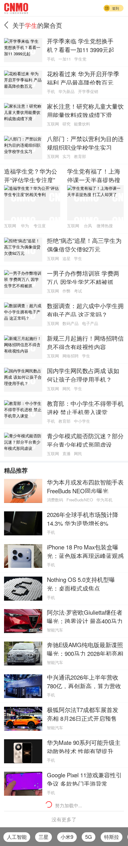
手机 (51, 59)
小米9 (67, 836)
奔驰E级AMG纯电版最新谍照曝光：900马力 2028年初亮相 (85, 648)
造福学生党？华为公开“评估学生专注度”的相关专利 (30, 175)
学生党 (80, 59)
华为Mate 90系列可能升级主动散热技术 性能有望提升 (84, 746)
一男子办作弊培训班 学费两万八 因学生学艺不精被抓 (83, 277)
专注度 (40, 226)
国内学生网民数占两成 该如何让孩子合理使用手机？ (83, 374)
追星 (66, 258)
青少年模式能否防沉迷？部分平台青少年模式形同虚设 (85, 439)
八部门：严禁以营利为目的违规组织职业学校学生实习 (85, 142)
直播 (66, 453)
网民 (66, 388)
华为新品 (66, 91)
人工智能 (17, 836)
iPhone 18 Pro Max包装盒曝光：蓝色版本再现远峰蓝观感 (85, 550)
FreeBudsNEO (79, 500)
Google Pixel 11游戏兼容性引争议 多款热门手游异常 (84, 778)
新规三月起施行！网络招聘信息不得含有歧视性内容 (85, 342)
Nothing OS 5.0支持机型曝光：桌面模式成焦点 (81, 583)
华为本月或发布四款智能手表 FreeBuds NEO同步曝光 (85, 486)
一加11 (64, 59)
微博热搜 (105, 226)
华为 (25, 226)
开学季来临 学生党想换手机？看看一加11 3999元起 (80, 44)
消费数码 (55, 500)
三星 (43, 836)
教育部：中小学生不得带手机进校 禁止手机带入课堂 (85, 407)
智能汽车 (55, 630)
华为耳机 (104, 500)
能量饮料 (82, 124)
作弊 (66, 291)
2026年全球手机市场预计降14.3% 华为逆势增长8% (82, 518)
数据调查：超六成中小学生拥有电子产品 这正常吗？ (85, 309)
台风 (88, 226)
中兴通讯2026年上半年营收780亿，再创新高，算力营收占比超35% (84, 681)
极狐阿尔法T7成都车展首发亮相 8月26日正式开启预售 (82, 713)
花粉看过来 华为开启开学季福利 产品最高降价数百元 (83, 77)
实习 (66, 156)
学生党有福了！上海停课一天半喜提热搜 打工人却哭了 (93, 175)
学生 (78, 258)
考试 (78, 291)
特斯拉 (111, 836)
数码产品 (70, 323)
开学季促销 (88, 91)
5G (88, 836)
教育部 (80, 156)
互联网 (53, 124)
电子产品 (90, 323)
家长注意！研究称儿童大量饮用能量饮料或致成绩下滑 (85, 110)
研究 (66, 124)
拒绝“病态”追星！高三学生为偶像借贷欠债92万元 (84, 244)
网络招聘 (70, 356)
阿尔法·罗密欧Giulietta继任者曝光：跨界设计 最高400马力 (85, 616)
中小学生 (82, 421)
